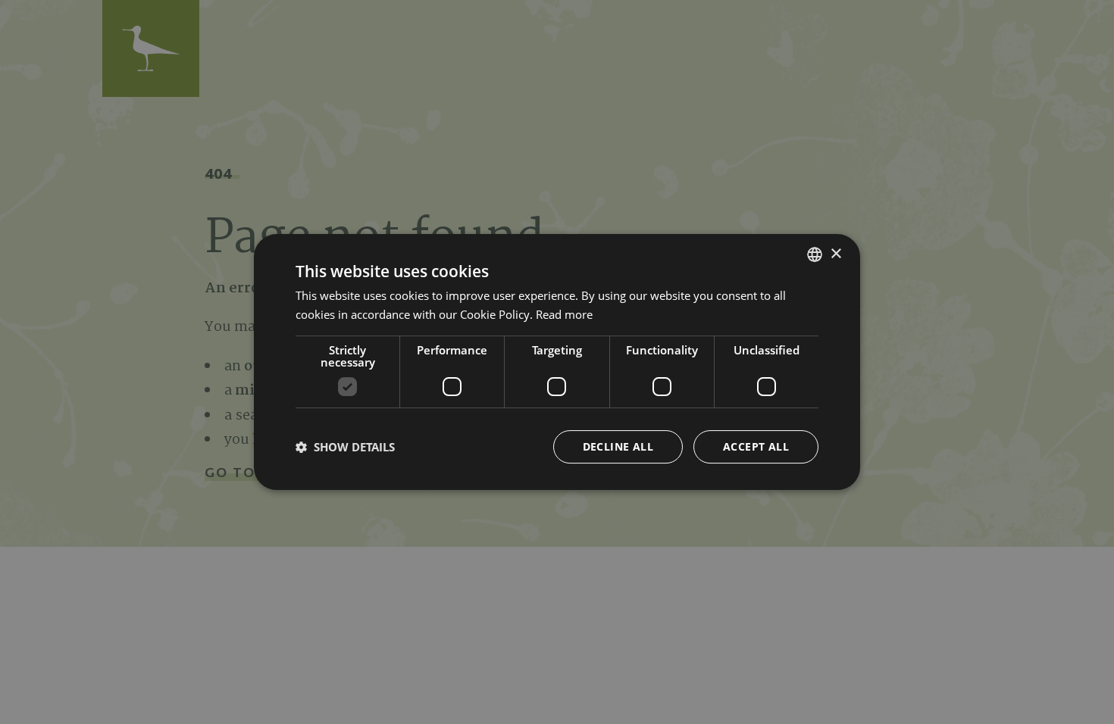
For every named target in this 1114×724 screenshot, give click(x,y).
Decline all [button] (618, 446)
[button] (345, 446)
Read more (564, 314)
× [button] (835, 254)
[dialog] (557, 362)
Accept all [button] (756, 446)
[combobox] (814, 254)
